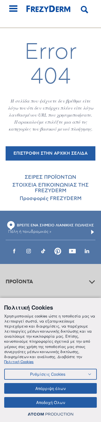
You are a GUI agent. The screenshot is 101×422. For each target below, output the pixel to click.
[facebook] (14, 251)
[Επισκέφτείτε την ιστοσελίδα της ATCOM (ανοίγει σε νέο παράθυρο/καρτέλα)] (50, 414)
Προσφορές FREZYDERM (51, 199)
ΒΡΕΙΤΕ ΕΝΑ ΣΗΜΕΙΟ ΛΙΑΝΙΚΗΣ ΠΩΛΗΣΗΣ (55, 225)
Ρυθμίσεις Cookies (47, 374)
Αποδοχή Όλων (50, 402)
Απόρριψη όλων (50, 388)
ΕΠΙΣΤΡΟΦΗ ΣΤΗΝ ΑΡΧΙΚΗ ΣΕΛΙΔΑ (50, 153)
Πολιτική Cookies (19, 361)
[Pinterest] (58, 251)
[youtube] (72, 251)
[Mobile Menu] (13, 8)
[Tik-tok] (43, 251)
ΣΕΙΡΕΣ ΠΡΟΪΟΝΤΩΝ (50, 177)
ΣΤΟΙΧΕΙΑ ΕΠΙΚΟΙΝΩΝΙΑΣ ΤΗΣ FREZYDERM (50, 188)
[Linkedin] (87, 251)
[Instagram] (28, 251)
